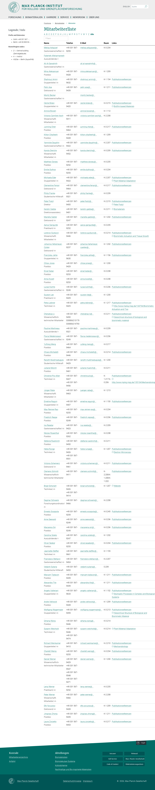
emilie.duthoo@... (87, 169)
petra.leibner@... (87, 303)
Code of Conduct (112, 764)
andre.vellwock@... (88, 602)
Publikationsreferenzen (121, 79)
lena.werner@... (86, 687)
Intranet (113, 753)
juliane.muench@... (88, 368)
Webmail (134, 753)
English (126, 6)
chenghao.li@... (87, 314)
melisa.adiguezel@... (89, 48)
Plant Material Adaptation (125, 629)
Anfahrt (12, 761)
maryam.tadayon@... (89, 575)
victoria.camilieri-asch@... (91, 116)
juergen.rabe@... (87, 390)
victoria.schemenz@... (89, 463)
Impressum (88, 781)
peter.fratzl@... (86, 201)
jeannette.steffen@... (89, 551)
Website (117, 486)
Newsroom (79, 17)
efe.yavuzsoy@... (87, 706)
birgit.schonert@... (88, 486)
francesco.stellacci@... (90, 559)
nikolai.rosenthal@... (89, 433)
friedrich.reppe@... (88, 417)
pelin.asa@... (85, 87)
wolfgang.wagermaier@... (91, 610)
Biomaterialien (61, 757)
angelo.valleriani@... (89, 590)
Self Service (112, 759)
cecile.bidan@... (87, 103)
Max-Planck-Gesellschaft (135, 759)
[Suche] (145, 6)
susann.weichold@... (89, 629)
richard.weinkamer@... (89, 643)
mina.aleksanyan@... (89, 71)
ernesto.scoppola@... (89, 511)
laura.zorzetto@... (87, 721)
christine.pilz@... (87, 376)
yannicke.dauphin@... (89, 143)
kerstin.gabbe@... (87, 209)
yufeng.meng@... (87, 344)
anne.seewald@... (87, 519)
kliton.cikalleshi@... (88, 135)
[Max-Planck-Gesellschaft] (12, 781)
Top (143, 743)
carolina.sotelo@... (88, 535)
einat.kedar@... (86, 271)
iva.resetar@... (86, 425)
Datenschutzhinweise (72, 781)
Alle (92, 34)
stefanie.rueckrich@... (89, 441)
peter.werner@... (87, 694)
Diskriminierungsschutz (134, 764)
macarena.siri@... (87, 527)
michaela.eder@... (88, 177)
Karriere (51, 17)
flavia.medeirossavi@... (90, 336)
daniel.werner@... (87, 659)
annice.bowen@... (88, 111)
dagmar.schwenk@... (89, 500)
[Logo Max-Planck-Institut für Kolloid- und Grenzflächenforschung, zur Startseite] (53, 7)
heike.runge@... (86, 449)
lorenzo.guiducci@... (89, 233)
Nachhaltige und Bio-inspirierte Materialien (73, 769)
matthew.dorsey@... (88, 162)
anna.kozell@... (86, 279)
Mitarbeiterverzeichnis (18, 757)
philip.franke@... (87, 193)
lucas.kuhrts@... (87, 287)
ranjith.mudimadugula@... (91, 360)
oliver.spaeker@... (87, 543)
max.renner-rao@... (88, 409)
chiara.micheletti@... (89, 352)
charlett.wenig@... (88, 651)
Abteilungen (62, 753)
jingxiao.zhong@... (88, 714)
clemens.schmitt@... (89, 471)
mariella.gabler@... (88, 217)
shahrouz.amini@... (88, 79)
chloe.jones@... (86, 263)
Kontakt (13, 753)
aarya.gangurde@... (88, 225)
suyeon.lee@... (86, 295)
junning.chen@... (87, 127)
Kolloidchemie (61, 765)
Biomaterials (119, 209)
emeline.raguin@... (88, 401)
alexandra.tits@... (87, 582)
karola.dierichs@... (88, 150)
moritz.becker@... (87, 95)
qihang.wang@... (87, 621)
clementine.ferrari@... (89, 185)
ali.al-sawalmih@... (88, 63)
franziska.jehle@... (88, 255)
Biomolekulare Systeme (65, 761)
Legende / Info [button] (16, 30)
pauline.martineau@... (89, 328)
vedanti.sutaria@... (88, 567)
